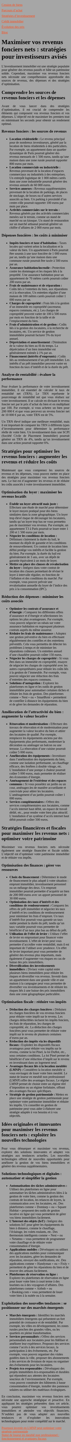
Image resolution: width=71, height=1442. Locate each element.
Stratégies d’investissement (18, 16)
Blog (5, 32)
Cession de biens (12, 4)
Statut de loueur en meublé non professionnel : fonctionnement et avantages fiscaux (30, 1436)
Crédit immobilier (12, 21)
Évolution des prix (13, 27)
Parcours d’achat (12, 10)
